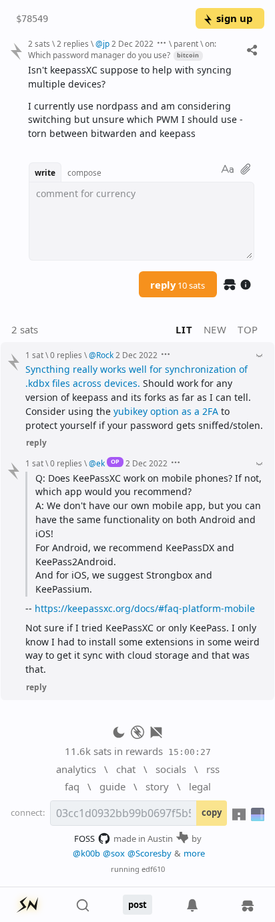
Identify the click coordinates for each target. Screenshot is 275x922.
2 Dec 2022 (132, 43)
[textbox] (141, 102)
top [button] (248, 329)
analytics (76, 769)
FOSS (84, 838)
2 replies (73, 43)
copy (212, 812)
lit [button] (184, 329)
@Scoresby (149, 853)
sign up (234, 18)
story (157, 786)
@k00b (86, 853)
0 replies (66, 354)
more (194, 853)
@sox (114, 853)
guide (112, 786)
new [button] (215, 329)
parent (186, 43)
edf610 (153, 869)
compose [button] (84, 172)
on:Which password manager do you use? (122, 49)
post (137, 905)
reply (177, 284)
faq (72, 786)
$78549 (32, 18)
